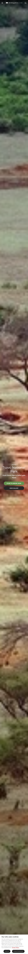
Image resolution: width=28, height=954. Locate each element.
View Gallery (14, 488)
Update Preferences (18, 951)
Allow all (7, 951)
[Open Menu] (2, 3)
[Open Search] (25, 3)
